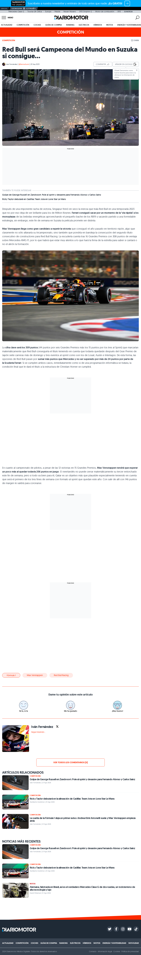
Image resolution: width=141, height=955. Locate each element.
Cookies (116, 951)
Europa (48, 11)
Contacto (92, 951)
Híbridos (97, 25)
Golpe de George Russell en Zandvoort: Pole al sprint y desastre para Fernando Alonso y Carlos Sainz (51, 195)
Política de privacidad (130, 951)
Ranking (70, 25)
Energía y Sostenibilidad (114, 943)
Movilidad (133, 943)
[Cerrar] (136, 70)
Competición (23, 25)
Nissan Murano (69, 11)
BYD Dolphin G (85, 11)
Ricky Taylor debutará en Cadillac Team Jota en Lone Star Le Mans (34, 199)
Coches (37, 25)
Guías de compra (53, 25)
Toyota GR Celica (34, 11)
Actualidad (6, 25)
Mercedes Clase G (16, 11)
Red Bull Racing (61, 675)
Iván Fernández (11, 64)
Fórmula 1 (11, 675)
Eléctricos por (17, 8)
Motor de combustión (104, 11)
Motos (109, 25)
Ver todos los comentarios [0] (70, 762)
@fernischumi (24, 64)
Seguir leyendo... (38, 732)
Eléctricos (84, 25)
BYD (119, 11)
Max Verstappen (35, 675)
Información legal (105, 951)
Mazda (57, 11)
